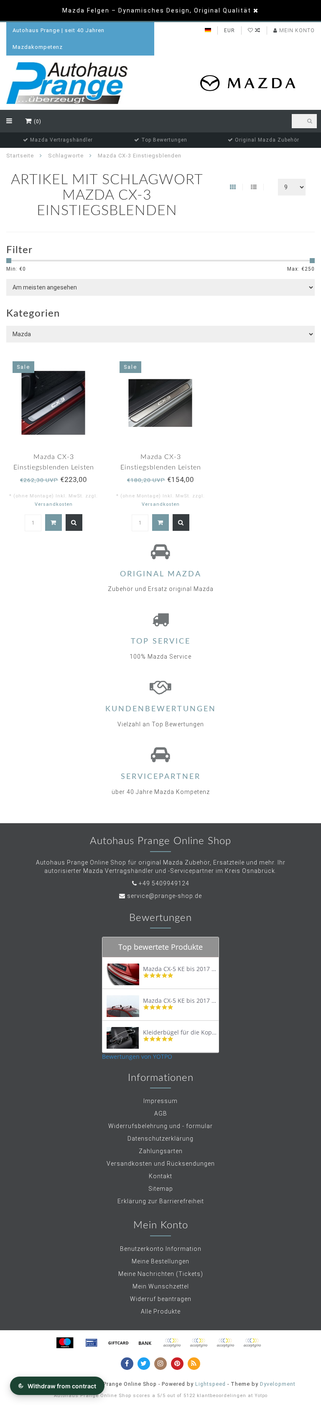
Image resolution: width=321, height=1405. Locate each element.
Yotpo (261, 1395)
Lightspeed (210, 1384)
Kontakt (160, 1176)
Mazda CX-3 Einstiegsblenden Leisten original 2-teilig (160, 467)
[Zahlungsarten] (64, 1343)
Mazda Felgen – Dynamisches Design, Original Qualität (156, 10)
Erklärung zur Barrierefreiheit (160, 1201)
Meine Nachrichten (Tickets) (160, 1274)
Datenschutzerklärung (160, 1138)
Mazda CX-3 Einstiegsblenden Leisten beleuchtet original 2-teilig (53, 467)
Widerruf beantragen (160, 1299)
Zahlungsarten (161, 1151)
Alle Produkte (161, 1311)
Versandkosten (54, 504)
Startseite (20, 155)
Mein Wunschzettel (160, 1286)
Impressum (160, 1101)
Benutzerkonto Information (160, 1248)
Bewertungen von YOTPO (137, 1056)
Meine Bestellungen (160, 1261)
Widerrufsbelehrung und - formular (160, 1126)
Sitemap (160, 1188)
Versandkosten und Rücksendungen (161, 1163)
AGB (160, 1113)
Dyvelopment (278, 1384)
